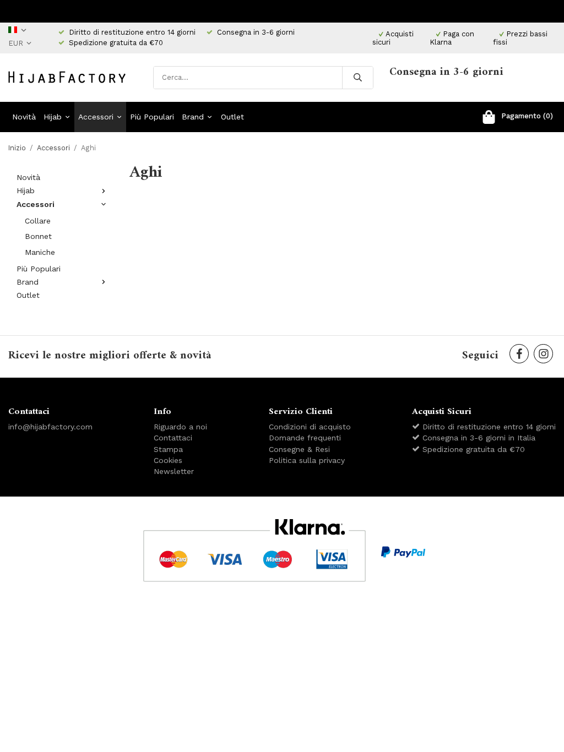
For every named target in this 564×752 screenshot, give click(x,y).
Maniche (40, 252)
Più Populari (152, 116)
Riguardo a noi (180, 426)
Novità (24, 116)
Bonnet (38, 236)
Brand (193, 116)
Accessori (95, 116)
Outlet (232, 116)
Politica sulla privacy (307, 460)
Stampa (168, 449)
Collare (38, 220)
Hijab (53, 116)
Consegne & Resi (299, 449)
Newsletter (174, 471)
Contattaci (173, 437)
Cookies (168, 460)
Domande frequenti (305, 437)
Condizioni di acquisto (310, 426)
